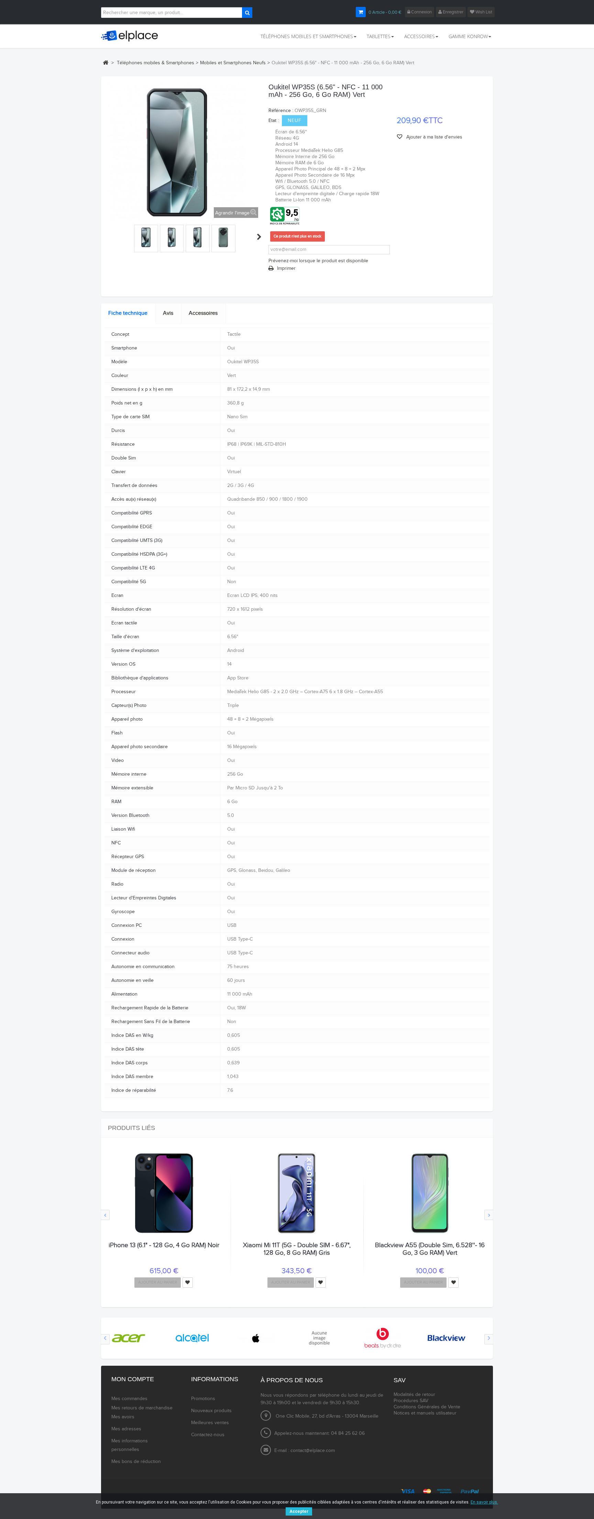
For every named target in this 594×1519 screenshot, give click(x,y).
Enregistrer (452, 12)
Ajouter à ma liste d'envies (433, 137)
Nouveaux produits (211, 1410)
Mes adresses (126, 1429)
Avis (168, 313)
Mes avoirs (122, 1417)
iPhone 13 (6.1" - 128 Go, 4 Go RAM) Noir (164, 1245)
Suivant (259, 236)
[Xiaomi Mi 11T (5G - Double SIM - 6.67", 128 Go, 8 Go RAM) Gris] (297, 1193)
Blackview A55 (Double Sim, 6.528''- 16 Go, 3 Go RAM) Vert (430, 1248)
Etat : (273, 120)
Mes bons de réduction (136, 1461)
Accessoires (203, 313)
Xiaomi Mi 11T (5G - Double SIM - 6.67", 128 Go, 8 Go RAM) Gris (297, 1248)
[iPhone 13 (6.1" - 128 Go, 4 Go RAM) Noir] (164, 1193)
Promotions (203, 1398)
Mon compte (132, 1379)
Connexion (421, 12)
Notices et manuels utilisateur (425, 1413)
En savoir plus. (484, 1502)
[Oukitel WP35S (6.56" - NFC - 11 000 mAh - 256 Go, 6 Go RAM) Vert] (146, 237)
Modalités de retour (414, 1394)
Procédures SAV (411, 1401)
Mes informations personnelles (129, 1445)
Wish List (483, 12)
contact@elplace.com (312, 1450)
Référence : (280, 110)
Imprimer (286, 268)
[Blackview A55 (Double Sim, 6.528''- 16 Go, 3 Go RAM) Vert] (430, 1193)
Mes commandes (129, 1398)
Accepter (298, 1511)
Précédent (110, 236)
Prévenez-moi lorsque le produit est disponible (318, 261)
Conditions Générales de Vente (427, 1407)
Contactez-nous (207, 1435)
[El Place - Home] (132, 36)
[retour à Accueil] (105, 62)
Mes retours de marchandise (142, 1408)
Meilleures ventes (210, 1423)
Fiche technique (127, 313)
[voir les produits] (128, 1338)
